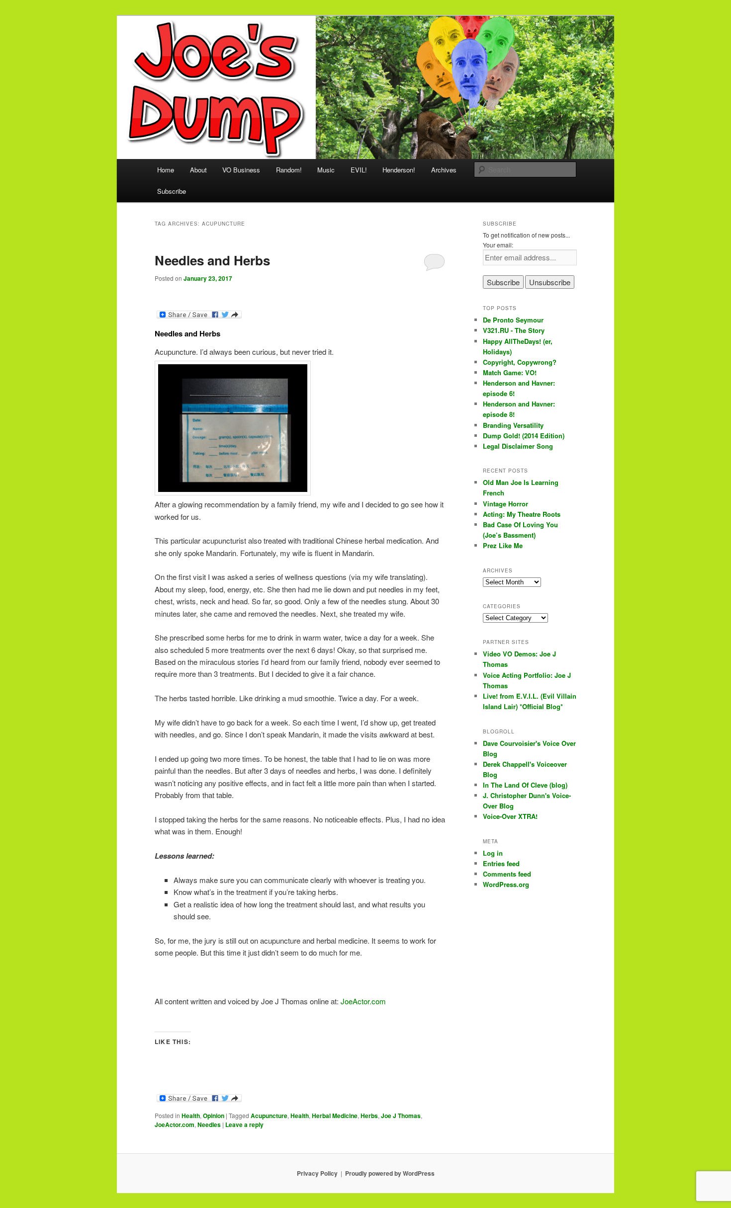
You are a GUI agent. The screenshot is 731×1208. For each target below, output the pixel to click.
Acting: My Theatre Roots (521, 514)
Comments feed (507, 874)
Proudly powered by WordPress (390, 1173)
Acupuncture (269, 1115)
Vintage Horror (505, 503)
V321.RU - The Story (514, 330)
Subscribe (171, 191)
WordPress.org (506, 884)
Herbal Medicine (335, 1115)
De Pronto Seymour (513, 319)
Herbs (369, 1115)
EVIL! (359, 169)
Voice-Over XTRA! (510, 816)
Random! (289, 169)
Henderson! (398, 169)
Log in (493, 853)
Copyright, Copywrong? (519, 362)
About (198, 169)
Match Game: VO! (510, 372)
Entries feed (501, 863)
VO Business (241, 169)
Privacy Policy (317, 1173)
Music (326, 169)
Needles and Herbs (212, 260)
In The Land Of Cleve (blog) (525, 785)
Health (191, 1115)
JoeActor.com (363, 1001)
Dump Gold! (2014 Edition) (523, 435)
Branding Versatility (513, 425)
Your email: (498, 245)
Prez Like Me (503, 545)
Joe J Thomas (401, 1115)
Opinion (213, 1115)
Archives (444, 169)
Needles (209, 1124)
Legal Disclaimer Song (518, 446)
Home (165, 169)
